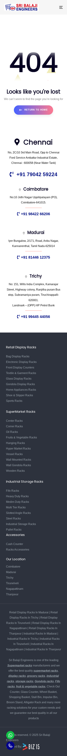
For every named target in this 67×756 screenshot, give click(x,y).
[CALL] (10, 745)
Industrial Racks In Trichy (22, 638)
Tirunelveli (12, 583)
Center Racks (14, 420)
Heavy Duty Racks (17, 496)
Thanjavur (12, 594)
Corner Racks (14, 426)
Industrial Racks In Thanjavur (43, 649)
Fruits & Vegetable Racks (21, 437)
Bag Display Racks (17, 356)
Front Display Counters (20, 367)
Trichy (9, 577)
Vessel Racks (14, 454)
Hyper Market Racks (18, 448)
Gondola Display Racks (20, 384)
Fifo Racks (12, 490)
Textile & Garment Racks (21, 373)
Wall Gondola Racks (18, 465)
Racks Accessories (17, 549)
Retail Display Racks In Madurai (28, 612)
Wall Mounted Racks (18, 459)
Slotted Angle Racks (18, 512)
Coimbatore (13, 566)
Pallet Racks (13, 529)
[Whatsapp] (10, 735)
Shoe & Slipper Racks (19, 395)
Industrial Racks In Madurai (40, 633)
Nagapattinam (14, 588)
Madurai (11, 572)
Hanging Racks (15, 443)
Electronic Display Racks (21, 361)
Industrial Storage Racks (21, 524)
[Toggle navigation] (53, 7)
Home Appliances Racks (21, 389)
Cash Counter (14, 544)
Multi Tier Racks (16, 507)
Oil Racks (12, 431)
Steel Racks (13, 518)
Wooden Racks (15, 470)
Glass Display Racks (18, 378)
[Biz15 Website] (31, 746)
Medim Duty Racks (17, 501)
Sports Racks (14, 400)
